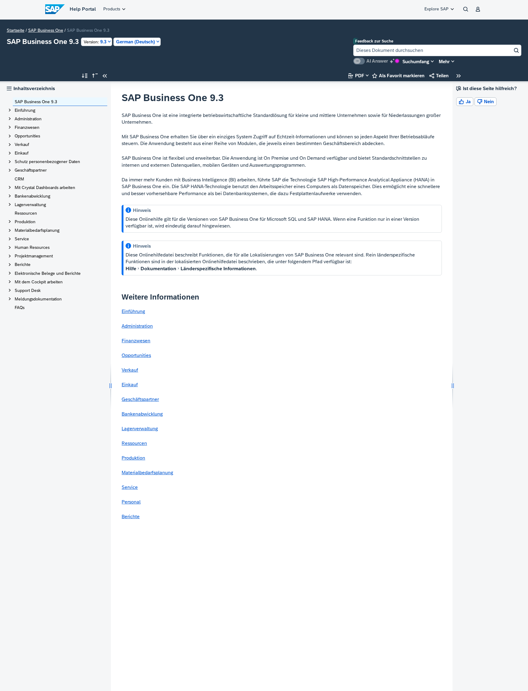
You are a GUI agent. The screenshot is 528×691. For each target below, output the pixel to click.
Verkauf (22, 144)
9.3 (95, 41)
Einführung (25, 110)
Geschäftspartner (31, 170)
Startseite (15, 30)
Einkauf (21, 153)
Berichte (23, 264)
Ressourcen (26, 213)
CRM (19, 178)
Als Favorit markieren (398, 75)
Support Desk (28, 290)
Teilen (439, 75)
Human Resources (32, 247)
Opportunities (27, 135)
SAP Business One (45, 30)
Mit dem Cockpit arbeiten (39, 281)
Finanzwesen (27, 127)
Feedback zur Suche (374, 41)
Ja (465, 101)
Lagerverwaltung (30, 204)
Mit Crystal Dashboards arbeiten (45, 187)
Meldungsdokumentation (38, 298)
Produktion (25, 221)
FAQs (19, 307)
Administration (28, 118)
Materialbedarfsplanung (37, 230)
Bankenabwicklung (32, 196)
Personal (131, 501)
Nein (485, 101)
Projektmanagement (34, 255)
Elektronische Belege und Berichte (48, 273)
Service (22, 238)
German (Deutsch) (135, 41)
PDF (356, 75)
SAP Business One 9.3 (36, 101)
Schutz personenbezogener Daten (47, 161)
